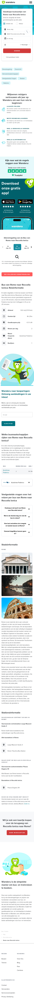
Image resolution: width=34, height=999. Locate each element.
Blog (18, 962)
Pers (18, 966)
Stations (6, 83)
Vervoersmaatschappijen (10, 74)
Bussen (4, 959)
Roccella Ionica (7, 937)
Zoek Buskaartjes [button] (17, 832)
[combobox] (17, 29)
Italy (4, 934)
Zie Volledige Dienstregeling (17, 274)
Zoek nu (27, 804)
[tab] (9, 24)
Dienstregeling (7, 69)
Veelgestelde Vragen (9, 78)
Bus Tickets (5, 931)
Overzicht (18, 69)
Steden (22, 78)
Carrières (20, 970)
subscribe (8, 423)
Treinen (4, 962)
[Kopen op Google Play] (25, 201)
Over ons (20, 959)
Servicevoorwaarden (8, 993)
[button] (30, 2)
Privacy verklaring (7, 996)
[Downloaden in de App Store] (8, 201)
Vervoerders (6, 989)
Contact (4, 985)
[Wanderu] (8, 2)
